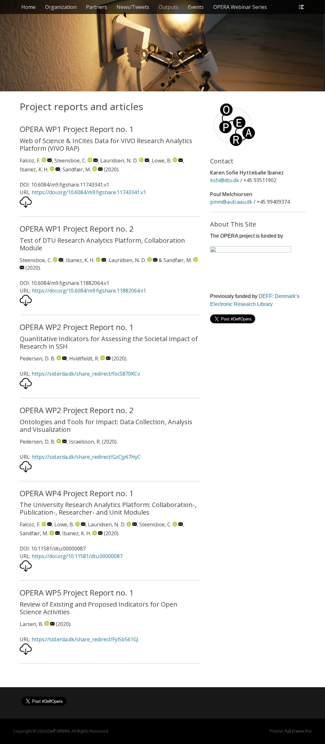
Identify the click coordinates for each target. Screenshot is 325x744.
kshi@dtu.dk (224, 180)
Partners (96, 6)
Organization (60, 6)
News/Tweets (132, 6)
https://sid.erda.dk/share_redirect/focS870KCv (86, 373)
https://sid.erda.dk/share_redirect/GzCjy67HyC (86, 456)
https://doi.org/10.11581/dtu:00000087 (77, 556)
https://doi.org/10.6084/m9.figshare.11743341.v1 (89, 192)
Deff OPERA (58, 731)
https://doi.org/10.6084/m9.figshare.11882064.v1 (89, 290)
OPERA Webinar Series (240, 6)
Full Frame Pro (298, 731)
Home (28, 6)
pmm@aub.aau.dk (231, 201)
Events (196, 6)
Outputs (168, 6)
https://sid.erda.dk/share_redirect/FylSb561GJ (85, 639)
